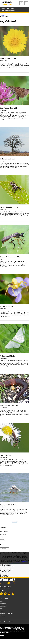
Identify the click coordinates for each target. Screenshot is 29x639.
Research (2, 539)
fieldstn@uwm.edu (5, 575)
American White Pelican (9, 505)
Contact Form (4, 576)
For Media (2, 616)
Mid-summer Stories (8, 58)
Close (2, 635)
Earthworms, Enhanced (9, 406)
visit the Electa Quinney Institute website (18, 562)
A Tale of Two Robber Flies (10, 257)
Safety (1, 601)
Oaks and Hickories (7, 159)
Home (2, 15)
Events (1, 611)
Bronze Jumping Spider (9, 207)
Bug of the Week (4, 531)
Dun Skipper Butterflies (9, 108)
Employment (3, 606)
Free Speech (3, 603)
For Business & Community (6, 613)
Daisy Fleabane (6, 455)
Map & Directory (4, 598)
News (1, 537)
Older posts (14, 522)
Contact (3, 590)
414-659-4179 (4, 574)
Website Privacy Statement (6, 621)
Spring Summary (6, 306)
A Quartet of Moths (7, 356)
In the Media (3, 534)
